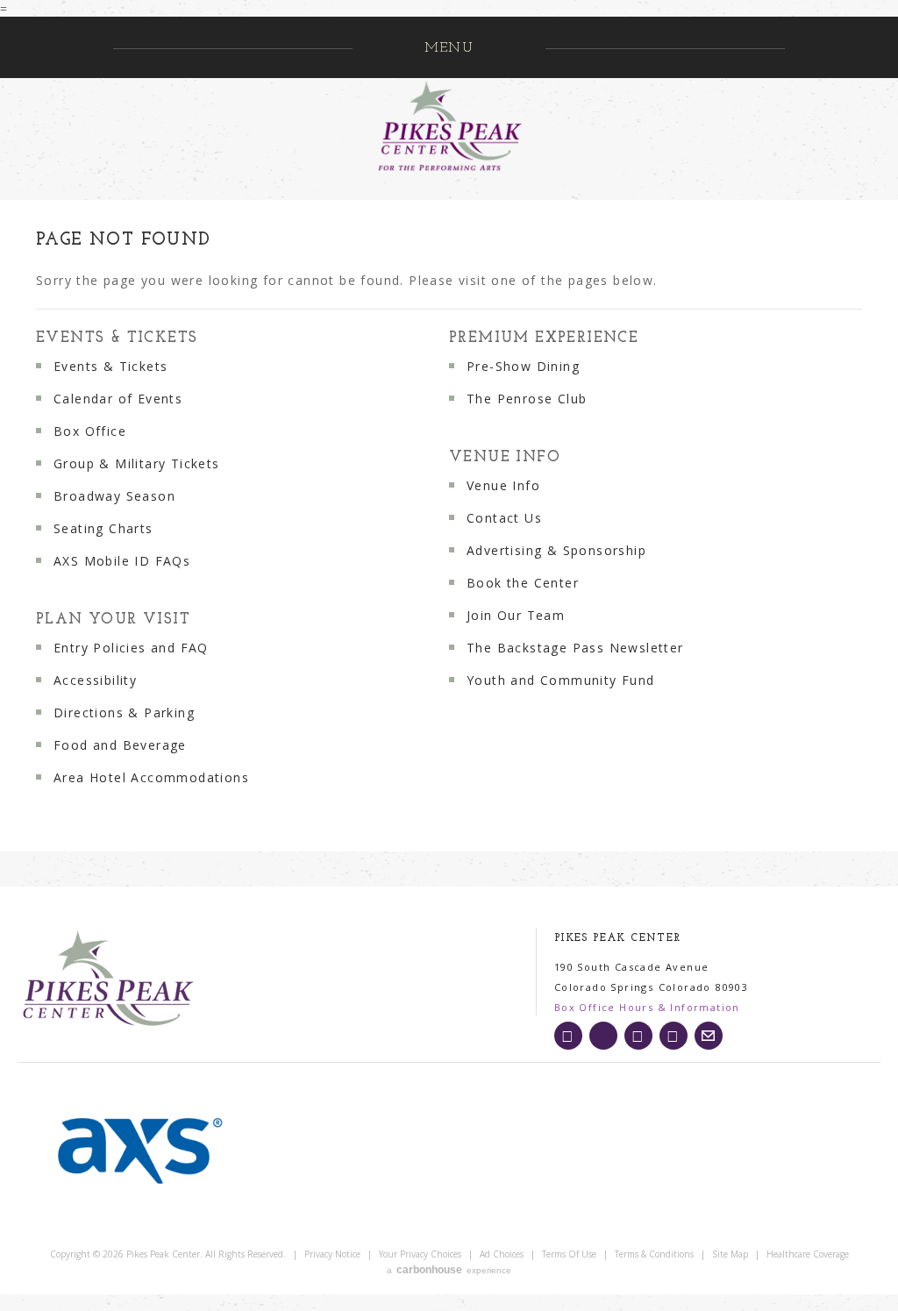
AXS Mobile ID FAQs (121, 560)
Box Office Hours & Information (647, 1007)
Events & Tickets (116, 338)
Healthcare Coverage (807, 1254)
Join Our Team (516, 615)
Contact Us (504, 517)
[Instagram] (568, 1036)
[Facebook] (638, 1036)
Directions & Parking (124, 712)
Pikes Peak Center (449, 126)
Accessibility (95, 680)
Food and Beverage (120, 745)
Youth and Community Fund (561, 680)
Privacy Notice (332, 1254)
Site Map (730, 1254)
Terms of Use (569, 1254)
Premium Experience (543, 338)
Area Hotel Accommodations (151, 777)
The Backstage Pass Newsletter (575, 647)
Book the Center (523, 582)
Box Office (89, 431)
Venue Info (504, 457)
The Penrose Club (527, 398)
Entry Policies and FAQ (131, 647)
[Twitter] (603, 1036)
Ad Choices (502, 1254)
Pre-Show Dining (523, 366)
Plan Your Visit (113, 619)
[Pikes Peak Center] (121, 980)
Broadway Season (114, 496)
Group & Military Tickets (136, 463)
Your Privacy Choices (420, 1254)
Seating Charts (103, 528)
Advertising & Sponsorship (556, 550)
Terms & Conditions (654, 1254)
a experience (449, 1270)
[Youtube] (673, 1036)
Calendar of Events (117, 398)
